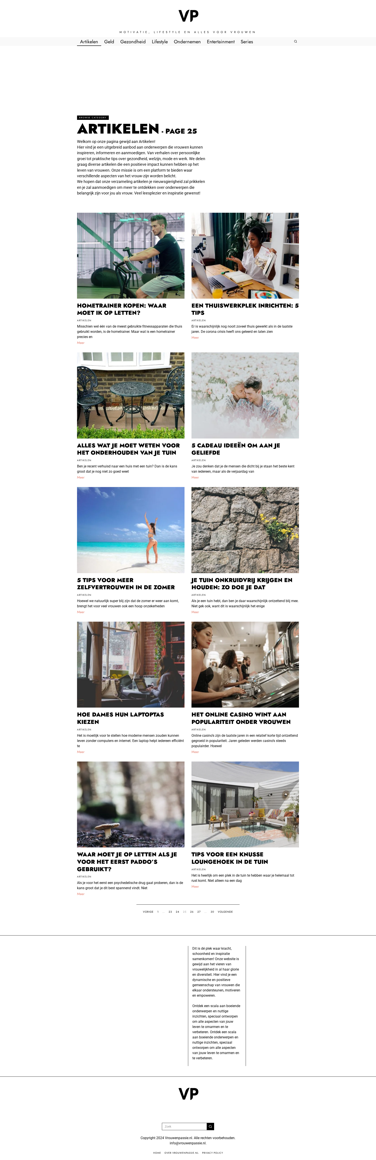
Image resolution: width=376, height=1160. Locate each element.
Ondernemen (187, 41)
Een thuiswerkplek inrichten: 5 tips (245, 309)
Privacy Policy (212, 1153)
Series (247, 41)
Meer (80, 342)
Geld (109, 41)
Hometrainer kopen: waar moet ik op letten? (121, 309)
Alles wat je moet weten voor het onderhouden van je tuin (128, 449)
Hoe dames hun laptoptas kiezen (120, 718)
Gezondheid (133, 41)
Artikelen (89, 41)
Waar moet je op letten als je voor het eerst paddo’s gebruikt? (127, 861)
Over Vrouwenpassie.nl (181, 1153)
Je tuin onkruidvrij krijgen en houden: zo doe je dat (241, 584)
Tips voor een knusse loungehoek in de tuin (229, 858)
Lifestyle (160, 41)
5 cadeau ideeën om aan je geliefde (235, 449)
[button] (210, 1126)
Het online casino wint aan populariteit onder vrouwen (241, 718)
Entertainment (221, 41)
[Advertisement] (188, 78)
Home (157, 1153)
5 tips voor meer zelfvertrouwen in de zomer (126, 584)
